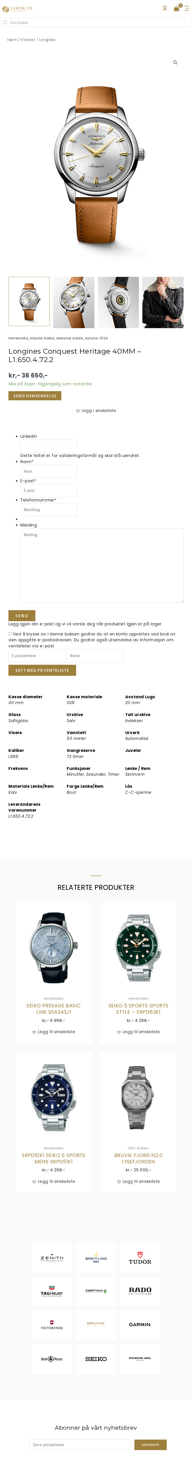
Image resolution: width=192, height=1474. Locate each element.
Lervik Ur (17, 9)
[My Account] (165, 9)
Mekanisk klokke (69, 338)
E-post (28, 481)
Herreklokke (18, 338)
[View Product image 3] (118, 302)
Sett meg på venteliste (42, 670)
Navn (26, 461)
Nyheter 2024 (96, 338)
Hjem (12, 39)
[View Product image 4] (163, 302)
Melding (28, 525)
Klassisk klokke (42, 338)
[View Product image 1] (29, 301)
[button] (175, 62)
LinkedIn (28, 436)
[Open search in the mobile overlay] (96, 22)
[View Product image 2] (73, 302)
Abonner (150, 1445)
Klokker (28, 39)
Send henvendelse (34, 395)
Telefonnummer (38, 500)
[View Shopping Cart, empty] (176, 9)
